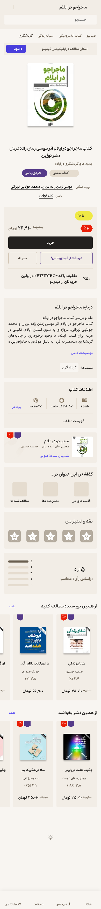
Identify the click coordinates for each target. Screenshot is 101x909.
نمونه (22, 258)
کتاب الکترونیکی (70, 35)
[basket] (20, 7)
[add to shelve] (81, 489)
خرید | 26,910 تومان (26, 902)
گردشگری (26, 35)
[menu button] (7, 7)
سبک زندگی (46, 35)
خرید (50, 243)
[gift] (50, 135)
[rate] (86, 536)
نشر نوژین (46, 195)
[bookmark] (63, 135)
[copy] (12, 279)
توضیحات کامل (82, 353)
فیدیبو (91, 35)
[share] (38, 135)
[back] (94, 7)
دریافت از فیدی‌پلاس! (66, 258)
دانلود (18, 49)
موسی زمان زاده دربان (57, 186)
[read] (19, 489)
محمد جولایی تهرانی (25, 186)
